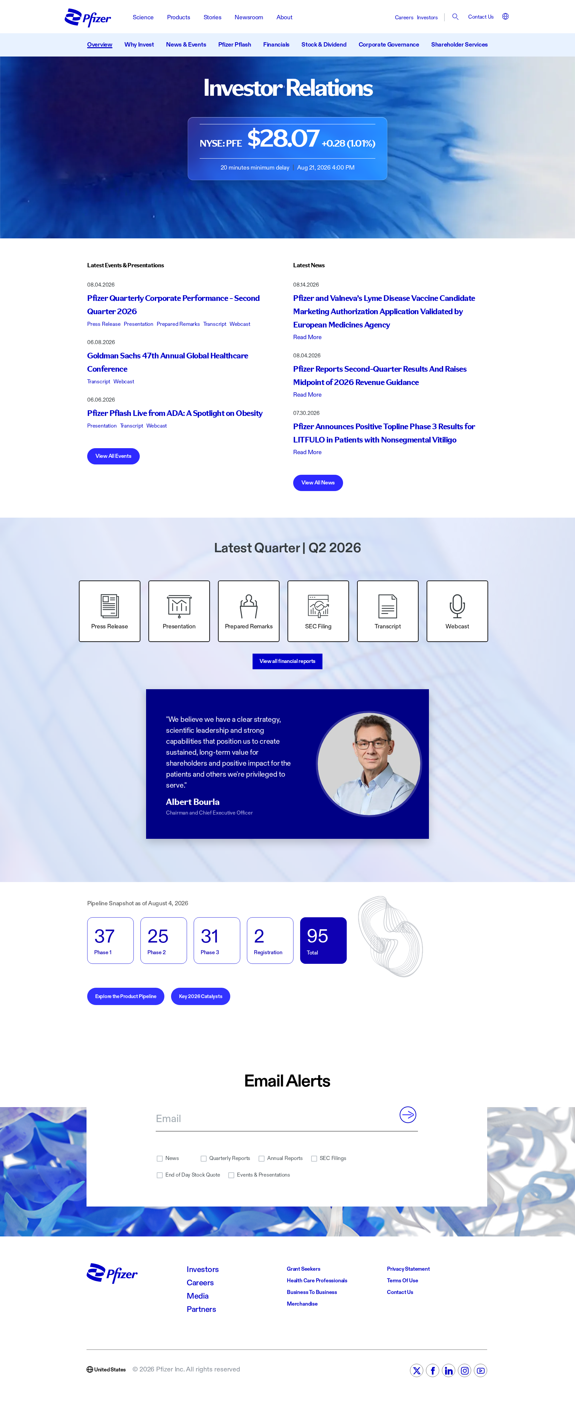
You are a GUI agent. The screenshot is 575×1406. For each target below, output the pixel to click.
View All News (318, 482)
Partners (201, 1309)
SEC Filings (333, 1158)
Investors (427, 17)
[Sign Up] (408, 1114)
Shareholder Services (459, 45)
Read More (307, 337)
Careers (404, 17)
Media (198, 1296)
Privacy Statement (408, 1269)
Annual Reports (285, 1158)
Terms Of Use (402, 1280)
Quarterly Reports (229, 1158)
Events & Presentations (263, 1175)
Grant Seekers (303, 1269)
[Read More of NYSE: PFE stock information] (287, 148)
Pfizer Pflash (234, 45)
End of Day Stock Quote (192, 1175)
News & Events (186, 45)
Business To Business (312, 1292)
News (172, 1158)
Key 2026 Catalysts (201, 996)
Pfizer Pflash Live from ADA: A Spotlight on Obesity (175, 414)
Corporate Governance (389, 45)
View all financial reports (287, 661)
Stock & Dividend (323, 45)
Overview (99, 45)
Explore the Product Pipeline (125, 996)
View (113, 456)
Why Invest (139, 45)
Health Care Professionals (317, 1280)
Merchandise (302, 1304)
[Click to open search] (456, 18)
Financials (276, 45)
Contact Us (481, 17)
